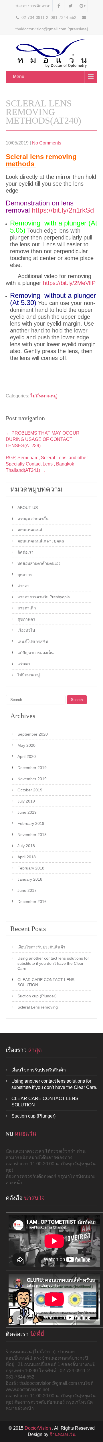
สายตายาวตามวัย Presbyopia (43, 597)
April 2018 (26, 857)
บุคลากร (24, 574)
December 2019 (32, 767)
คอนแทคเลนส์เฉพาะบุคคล (40, 541)
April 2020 (26, 756)
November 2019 (32, 779)
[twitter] (71, 6)
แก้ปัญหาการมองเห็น (35, 652)
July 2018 (26, 845)
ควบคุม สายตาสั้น (33, 518)
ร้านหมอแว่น (62, 1434)
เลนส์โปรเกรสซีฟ (32, 641)
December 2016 (32, 901)
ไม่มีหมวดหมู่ (43, 395)
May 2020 (26, 745)
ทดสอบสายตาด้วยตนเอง (38, 563)
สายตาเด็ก (26, 608)
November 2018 (32, 834)
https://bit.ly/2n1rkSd (63, 210)
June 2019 (27, 812)
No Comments (46, 142)
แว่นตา (23, 663)
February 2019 (30, 823)
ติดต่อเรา (25, 552)
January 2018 (29, 879)
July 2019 (26, 801)
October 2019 (29, 790)
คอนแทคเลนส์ (29, 530)
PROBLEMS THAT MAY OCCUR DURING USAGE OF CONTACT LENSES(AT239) (43, 439)
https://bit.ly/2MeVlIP (69, 283)
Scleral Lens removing (37, 1007)
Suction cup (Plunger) (37, 996)
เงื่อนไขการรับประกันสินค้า (41, 947)
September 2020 (32, 734)
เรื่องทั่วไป (26, 630)
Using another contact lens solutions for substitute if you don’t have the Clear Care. (53, 963)
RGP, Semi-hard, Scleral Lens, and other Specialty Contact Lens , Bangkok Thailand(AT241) (47, 464)
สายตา (23, 585)
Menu (18, 76)
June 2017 (27, 890)
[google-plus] (82, 6)
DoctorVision (38, 1428)
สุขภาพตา (26, 619)
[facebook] (59, 6)
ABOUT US (27, 507)
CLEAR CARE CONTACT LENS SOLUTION (45, 982)
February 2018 (30, 868)
